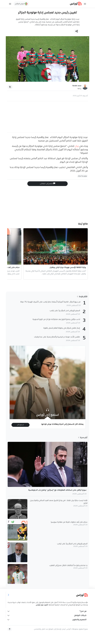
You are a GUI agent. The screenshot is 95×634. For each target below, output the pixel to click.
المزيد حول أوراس (42, 605)
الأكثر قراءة (82, 297)
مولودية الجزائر (82, 176)
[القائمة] (85, 4)
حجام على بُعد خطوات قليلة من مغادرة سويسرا (69, 522)
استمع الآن (20, 425)
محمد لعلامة (76, 86)
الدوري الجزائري (20, 4)
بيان (77, 146)
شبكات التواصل (80, 615)
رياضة (79, 89)
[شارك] (76, 31)
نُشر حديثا (83, 437)
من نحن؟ (83, 611)
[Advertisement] (47, 117)
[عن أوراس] (47, 594)
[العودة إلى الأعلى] (9, 629)
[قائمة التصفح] (10, 4)
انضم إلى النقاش (46, 184)
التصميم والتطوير (79, 620)
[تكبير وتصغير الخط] (10, 87)
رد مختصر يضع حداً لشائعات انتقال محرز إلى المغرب (68, 565)
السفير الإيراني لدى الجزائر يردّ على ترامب (72, 544)
